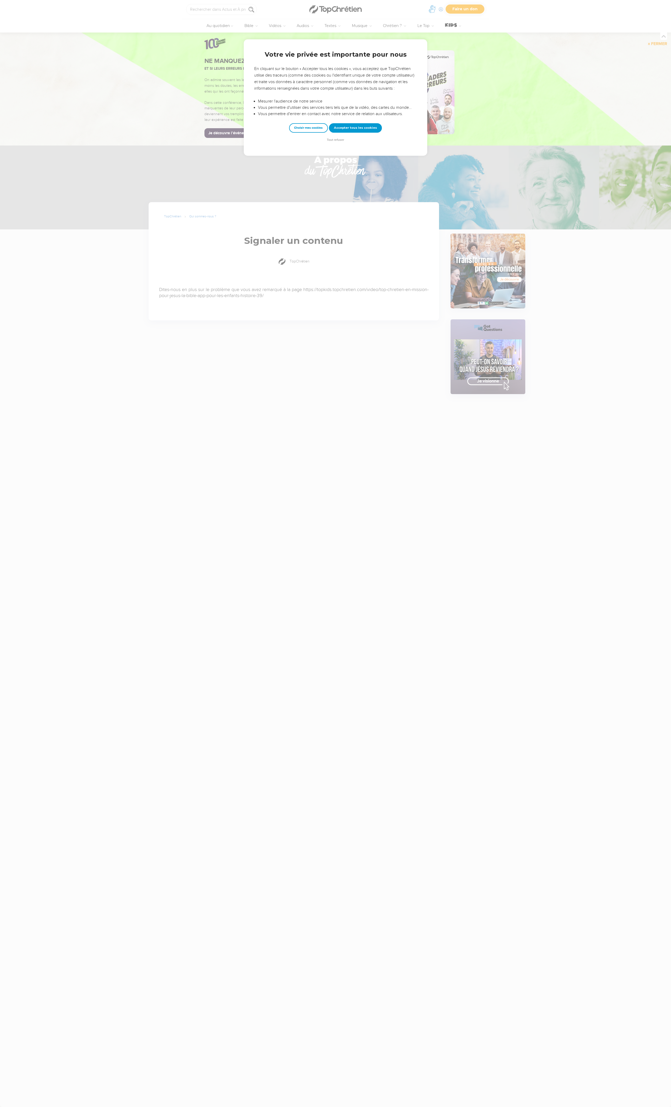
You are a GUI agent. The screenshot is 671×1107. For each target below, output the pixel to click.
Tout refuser (335, 140)
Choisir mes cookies (308, 128)
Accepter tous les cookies (355, 128)
